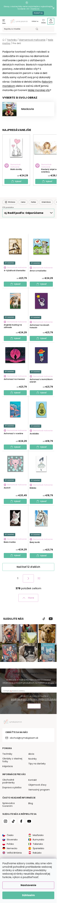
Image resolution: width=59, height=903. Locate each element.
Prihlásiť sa (35, 21)
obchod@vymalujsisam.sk (24, 737)
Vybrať (18, 181)
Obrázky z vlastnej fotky (12, 760)
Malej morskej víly (39, 90)
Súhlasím (28, 895)
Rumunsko (38, 839)
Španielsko (38, 848)
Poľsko (10, 844)
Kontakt (32, 780)
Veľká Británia (14, 852)
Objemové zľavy (37, 784)
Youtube (50, 618)
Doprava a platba (11, 787)
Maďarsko (38, 835)
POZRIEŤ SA (38, 13)
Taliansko (38, 844)
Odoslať (34, 706)
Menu (4, 23)
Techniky (7, 753)
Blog (30, 803)
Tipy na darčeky (37, 763)
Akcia (31, 753)
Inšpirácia (7, 766)
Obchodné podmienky (8, 781)
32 (38, 578)
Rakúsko (37, 852)
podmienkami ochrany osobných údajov (34, 699)
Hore (31, 598)
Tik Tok (44, 618)
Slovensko (12, 839)
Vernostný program (39, 789)
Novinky (32, 758)
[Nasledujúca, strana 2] (28, 578)
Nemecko (12, 848)
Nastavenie (28, 885)
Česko (10, 835)
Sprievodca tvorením (8, 804)
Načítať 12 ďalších (28, 567)
